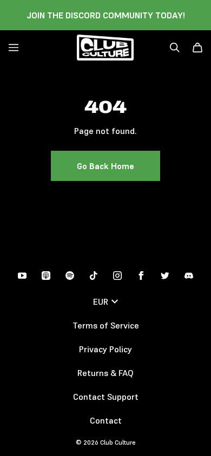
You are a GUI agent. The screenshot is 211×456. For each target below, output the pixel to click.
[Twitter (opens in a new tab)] (165, 275)
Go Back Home (105, 165)
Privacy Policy (105, 349)
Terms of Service (105, 325)
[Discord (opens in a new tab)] (189, 275)
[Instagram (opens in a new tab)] (117, 275)
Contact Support (106, 396)
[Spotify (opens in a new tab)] (70, 275)
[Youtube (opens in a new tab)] (22, 275)
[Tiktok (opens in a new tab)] (94, 275)
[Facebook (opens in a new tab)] (141, 275)
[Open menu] (13, 47)
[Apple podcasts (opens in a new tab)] (46, 275)
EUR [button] (100, 301)
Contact (106, 420)
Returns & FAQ (105, 372)
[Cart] (197, 47)
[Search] (175, 47)
